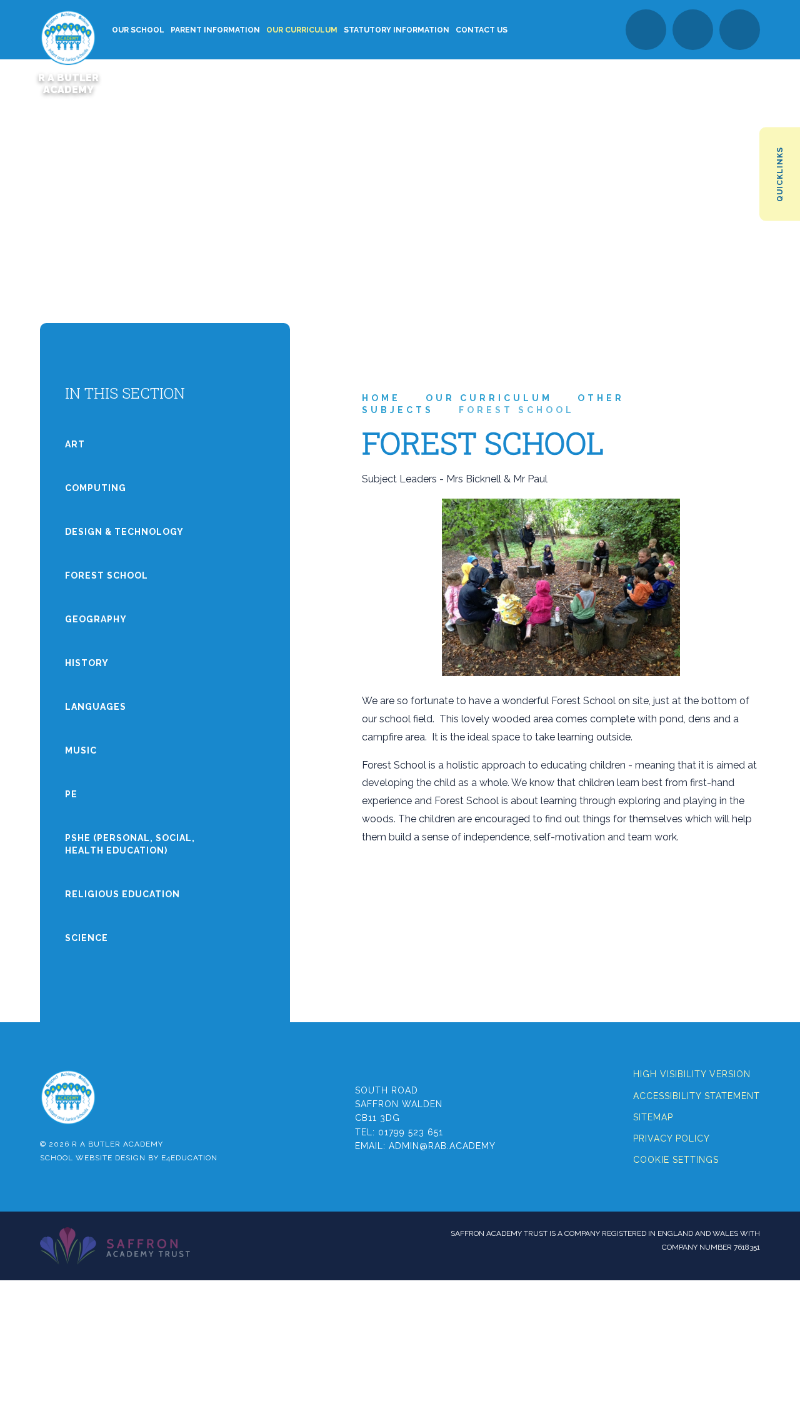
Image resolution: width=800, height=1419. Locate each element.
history (87, 663)
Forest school (516, 410)
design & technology (124, 532)
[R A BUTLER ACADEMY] (68, 29)
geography (96, 619)
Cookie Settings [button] (676, 1160)
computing (95, 488)
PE (71, 794)
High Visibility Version (692, 1074)
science (86, 938)
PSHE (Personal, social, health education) (130, 844)
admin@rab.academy (442, 1146)
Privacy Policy (671, 1138)
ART (75, 444)
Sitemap (653, 1117)
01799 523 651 (410, 1132)
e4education (189, 1157)
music (81, 750)
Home (381, 398)
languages (95, 707)
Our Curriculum (489, 398)
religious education (122, 894)
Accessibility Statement (696, 1096)
